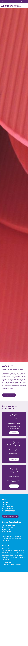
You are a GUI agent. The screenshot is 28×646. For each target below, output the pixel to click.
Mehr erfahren (14, 432)
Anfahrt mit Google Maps (12, 564)
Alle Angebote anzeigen (8, 395)
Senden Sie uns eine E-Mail (10, 516)
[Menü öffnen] (25, 1)
